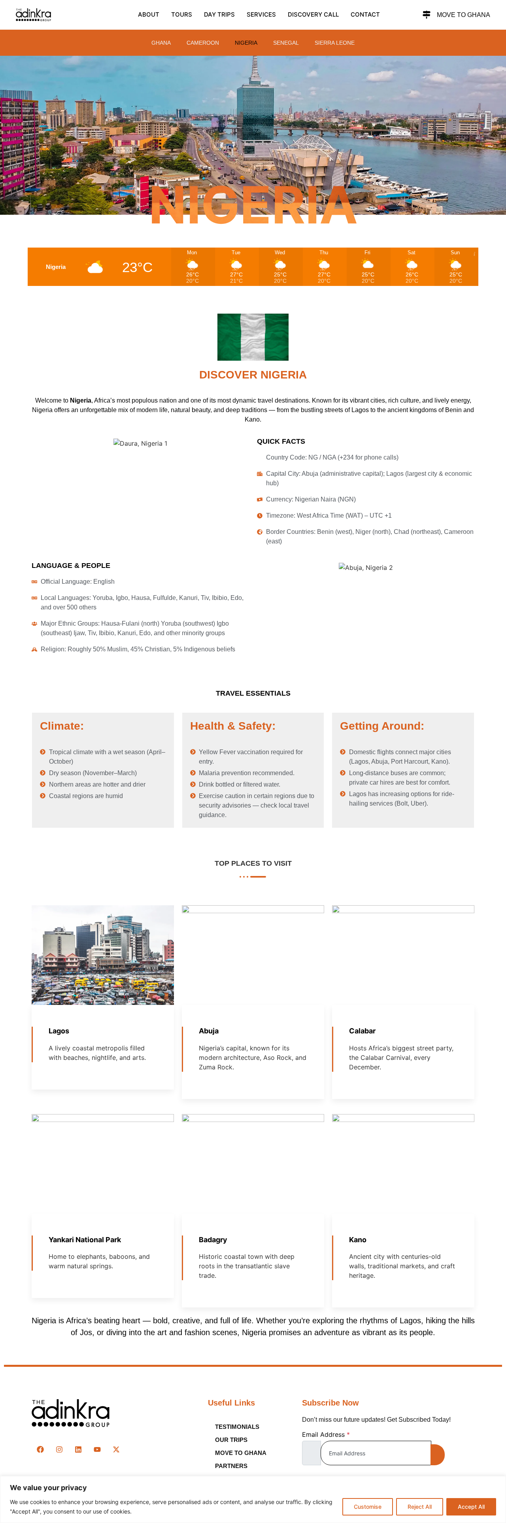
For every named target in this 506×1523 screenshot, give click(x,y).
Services (261, 14)
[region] (253, 1499)
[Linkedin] (78, 1449)
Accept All (471, 1506)
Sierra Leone (335, 43)
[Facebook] (40, 1449)
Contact (365, 14)
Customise (367, 1506)
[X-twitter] (116, 1449)
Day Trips (219, 14)
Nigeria (246, 43)
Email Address (326, 1434)
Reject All (420, 1506)
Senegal (286, 43)
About (148, 14)
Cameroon (203, 43)
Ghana (161, 43)
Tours (181, 14)
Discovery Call (313, 14)
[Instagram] (59, 1449)
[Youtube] (97, 1449)
